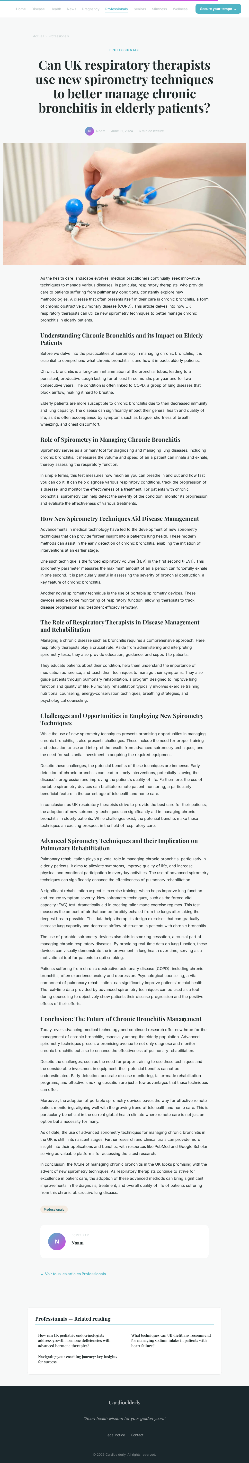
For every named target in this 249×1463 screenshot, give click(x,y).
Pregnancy (90, 9)
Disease (38, 9)
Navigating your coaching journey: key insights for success (77, 1359)
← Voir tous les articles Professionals (73, 1273)
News (71, 9)
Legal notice (115, 1435)
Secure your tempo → (218, 9)
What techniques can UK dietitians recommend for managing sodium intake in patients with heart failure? (171, 1340)
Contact (137, 1435)
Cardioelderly (125, 1402)
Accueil (38, 36)
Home (21, 9)
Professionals (116, 9)
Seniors (140, 9)
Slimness (159, 9)
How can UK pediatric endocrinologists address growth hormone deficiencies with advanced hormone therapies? (74, 1340)
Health (56, 9)
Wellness (180, 9)
